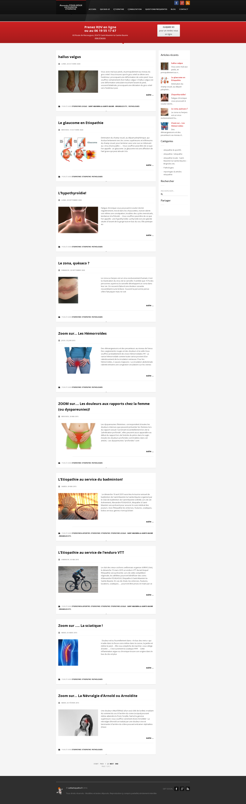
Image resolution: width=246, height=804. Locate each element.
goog (182, 3)
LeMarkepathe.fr (75, 788)
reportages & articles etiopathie (173, 173)
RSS (188, 3)
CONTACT (183, 9)
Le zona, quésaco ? (73, 263)
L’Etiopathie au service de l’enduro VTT (91, 552)
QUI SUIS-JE (105, 9)
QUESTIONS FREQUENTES (156, 9)
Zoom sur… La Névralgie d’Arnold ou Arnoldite (97, 695)
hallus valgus (69, 56)
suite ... (150, 94)
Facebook (176, 789)
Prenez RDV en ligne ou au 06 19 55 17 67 (100, 29)
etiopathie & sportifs (81, 533)
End (116, 764)
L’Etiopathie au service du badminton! (90, 479)
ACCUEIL (92, 9)
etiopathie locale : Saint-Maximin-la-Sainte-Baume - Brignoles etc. (100, 106)
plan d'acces (100, 38)
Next (112, 764)
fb (176, 3)
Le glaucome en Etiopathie (80, 122)
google (182, 789)
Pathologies (134, 106)
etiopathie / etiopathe (81, 177)
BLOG (173, 9)
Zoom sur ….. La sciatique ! (80, 625)
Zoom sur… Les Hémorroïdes (82, 333)
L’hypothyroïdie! (72, 193)
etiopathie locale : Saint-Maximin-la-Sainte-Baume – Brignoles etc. (175, 161)
